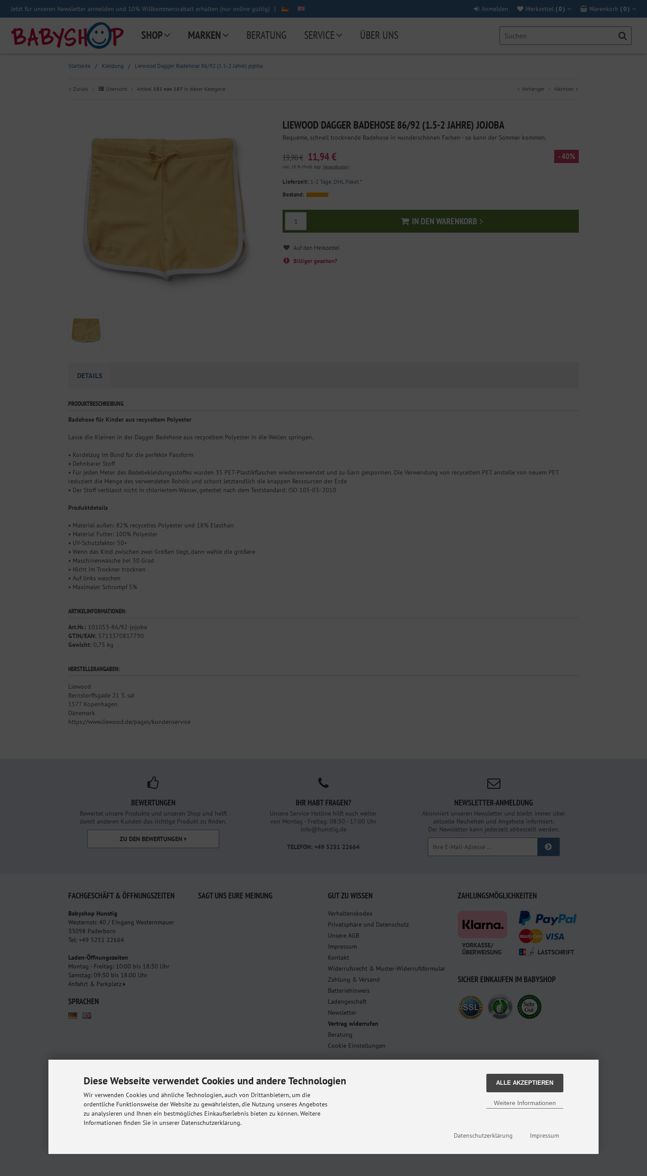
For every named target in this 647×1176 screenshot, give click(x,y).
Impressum (544, 1135)
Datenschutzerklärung (483, 1135)
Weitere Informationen (525, 1102)
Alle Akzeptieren (524, 1083)
